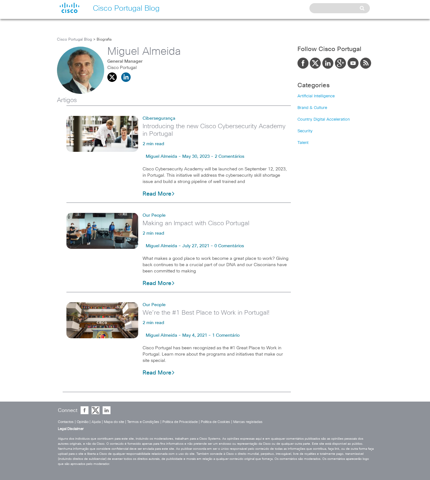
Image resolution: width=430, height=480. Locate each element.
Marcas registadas (248, 422)
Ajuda (96, 422)
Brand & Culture (312, 108)
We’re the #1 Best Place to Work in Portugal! (206, 313)
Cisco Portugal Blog (74, 40)
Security (305, 131)
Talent (302, 143)
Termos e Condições (143, 422)
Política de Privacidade (180, 422)
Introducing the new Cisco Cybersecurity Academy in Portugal (214, 130)
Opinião (82, 422)
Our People (154, 215)
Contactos (66, 422)
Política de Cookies (215, 422)
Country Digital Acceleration (323, 119)
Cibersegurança (159, 118)
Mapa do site (114, 422)
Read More (157, 194)
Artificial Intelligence (316, 96)
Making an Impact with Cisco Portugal (196, 223)
